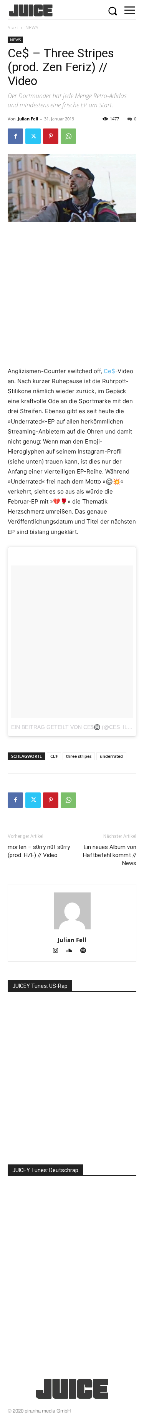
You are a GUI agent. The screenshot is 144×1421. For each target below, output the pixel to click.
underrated (111, 756)
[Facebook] (15, 136)
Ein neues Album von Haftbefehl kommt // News (109, 855)
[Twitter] (33, 136)
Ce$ (109, 371)
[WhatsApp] (68, 136)
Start (13, 27)
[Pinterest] (50, 136)
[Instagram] (59, 951)
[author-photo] (72, 929)
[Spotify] (85, 951)
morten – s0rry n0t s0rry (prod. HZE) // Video (39, 851)
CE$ (54, 756)
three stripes (78, 756)
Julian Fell (28, 119)
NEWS (31, 27)
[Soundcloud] (72, 951)
